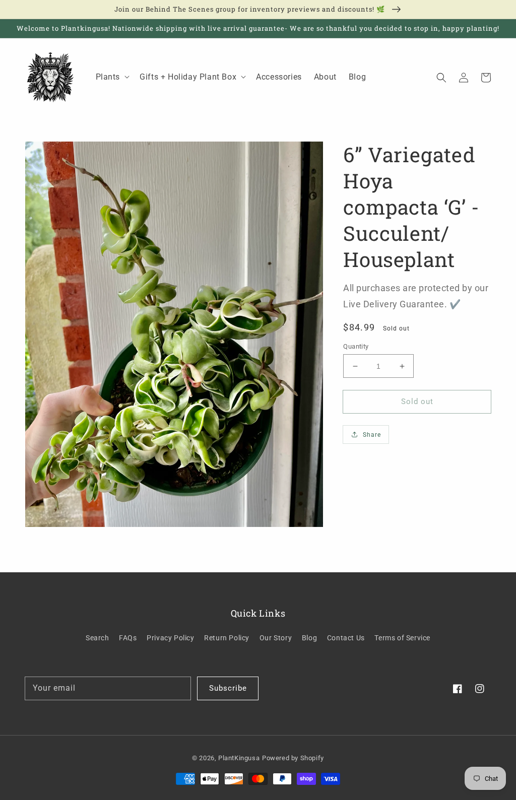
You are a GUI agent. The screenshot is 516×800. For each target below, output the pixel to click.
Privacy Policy (170, 638)
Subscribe (228, 688)
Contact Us (346, 638)
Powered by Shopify (293, 758)
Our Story (276, 638)
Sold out (417, 401)
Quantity (355, 346)
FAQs (128, 638)
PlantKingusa (239, 758)
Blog (309, 638)
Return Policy (226, 638)
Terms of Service (402, 638)
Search (97, 638)
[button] (441, 77)
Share (372, 434)
